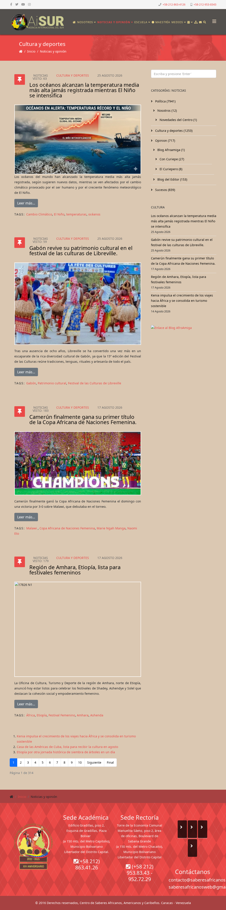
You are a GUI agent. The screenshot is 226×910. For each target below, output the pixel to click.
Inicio (31, 51)
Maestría (162, 22)
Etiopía (42, 715)
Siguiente (94, 762)
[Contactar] (200, 22)
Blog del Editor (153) (171, 179)
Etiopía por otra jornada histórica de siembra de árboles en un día (66, 752)
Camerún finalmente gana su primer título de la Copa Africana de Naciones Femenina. (82, 419)
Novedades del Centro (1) (178, 120)
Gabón (31, 383)
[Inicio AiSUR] (33, 846)
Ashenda (96, 715)
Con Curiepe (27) (171, 159)
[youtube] (23, 4)
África (30, 715)
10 (80, 762)
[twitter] (16, 4)
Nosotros (85, 22)
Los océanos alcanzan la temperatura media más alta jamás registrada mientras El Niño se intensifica (84, 90)
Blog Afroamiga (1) (170, 150)
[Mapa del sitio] (196, 22)
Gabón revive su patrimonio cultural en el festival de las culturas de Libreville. (80, 250)
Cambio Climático (39, 214)
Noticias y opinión (113, 22)
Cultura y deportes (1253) (173, 130)
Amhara (83, 715)
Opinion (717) (164, 140)
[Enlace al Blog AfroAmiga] (183, 327)
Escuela (140, 22)
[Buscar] (205, 22)
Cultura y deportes (72, 75)
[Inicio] (74, 22)
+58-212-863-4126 (174, 4)
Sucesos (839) (164, 190)
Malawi (32, 528)
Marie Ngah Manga (111, 528)
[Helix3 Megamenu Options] (213, 20)
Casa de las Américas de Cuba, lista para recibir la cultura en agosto (67, 747)
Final (110, 762)
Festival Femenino (62, 715)
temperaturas (76, 214)
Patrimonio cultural (52, 383)
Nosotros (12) (166, 110)
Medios (177, 22)
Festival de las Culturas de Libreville (94, 383)
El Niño (59, 214)
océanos (94, 214)
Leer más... (26, 203)
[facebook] (11, 4)
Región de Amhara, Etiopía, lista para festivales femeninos (75, 569)
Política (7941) (164, 101)
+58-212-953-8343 (205, 4)
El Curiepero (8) (170, 169)
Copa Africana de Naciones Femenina (67, 528)
